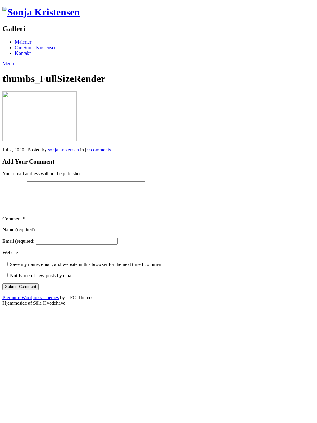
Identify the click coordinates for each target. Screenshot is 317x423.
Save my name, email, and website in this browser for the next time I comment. (87, 264)
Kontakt (23, 53)
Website (10, 252)
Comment (13, 218)
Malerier (23, 42)
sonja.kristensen (63, 149)
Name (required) (18, 229)
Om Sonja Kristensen (36, 47)
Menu (8, 63)
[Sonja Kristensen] (41, 12)
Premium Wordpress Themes (30, 297)
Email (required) (18, 241)
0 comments (99, 149)
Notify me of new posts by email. (42, 275)
